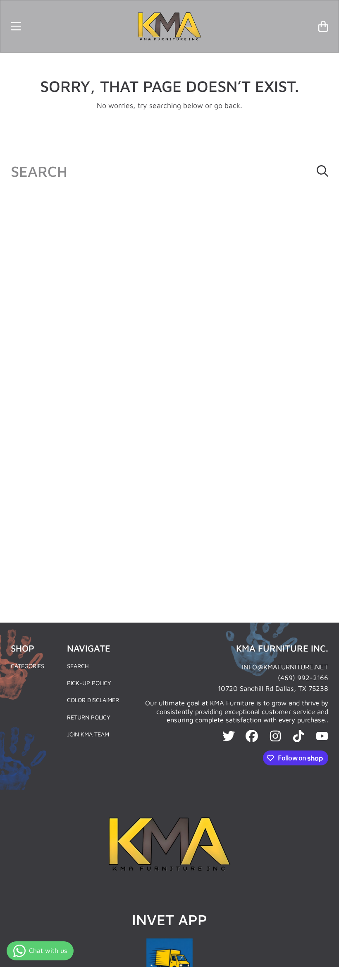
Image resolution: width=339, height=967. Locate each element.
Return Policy (88, 717)
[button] (16, 26)
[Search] (322, 171)
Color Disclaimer (93, 699)
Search (78, 665)
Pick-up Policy (89, 682)
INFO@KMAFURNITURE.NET (285, 667)
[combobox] (169, 171)
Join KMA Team (88, 734)
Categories (27, 665)
